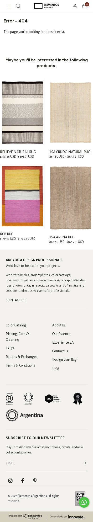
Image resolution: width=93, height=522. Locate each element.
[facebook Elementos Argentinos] (22, 480)
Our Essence (61, 334)
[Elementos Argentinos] (46, 5)
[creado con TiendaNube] (25, 516)
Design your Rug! (64, 360)
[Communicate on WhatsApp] (84, 502)
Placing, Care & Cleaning (17, 336)
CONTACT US (16, 300)
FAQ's (10, 348)
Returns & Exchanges (21, 357)
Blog (55, 368)
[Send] (85, 463)
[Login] (75, 6)
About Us (59, 325)
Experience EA (63, 342)
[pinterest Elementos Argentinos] (35, 480)
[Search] (18, 6)
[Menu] (8, 6)
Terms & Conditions (20, 365)
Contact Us (60, 351)
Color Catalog (16, 325)
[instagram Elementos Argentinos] (10, 480)
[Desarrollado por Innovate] (67, 516)
